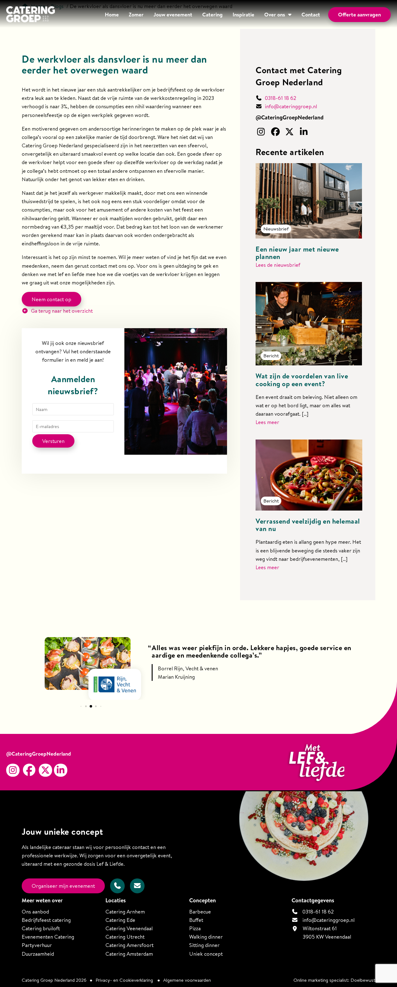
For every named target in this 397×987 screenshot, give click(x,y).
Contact (310, 14)
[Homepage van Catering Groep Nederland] (30, 15)
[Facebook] (276, 132)
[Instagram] (262, 132)
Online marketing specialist (320, 980)
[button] (80, 706)
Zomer (136, 14)
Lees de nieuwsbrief (278, 264)
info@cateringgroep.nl (291, 106)
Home (112, 14)
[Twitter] (290, 132)
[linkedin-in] (304, 132)
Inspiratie (243, 14)
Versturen (53, 440)
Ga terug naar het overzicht (61, 310)
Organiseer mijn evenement (63, 885)
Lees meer (267, 422)
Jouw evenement (173, 14)
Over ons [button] (274, 14)
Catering (212, 14)
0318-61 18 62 (280, 97)
